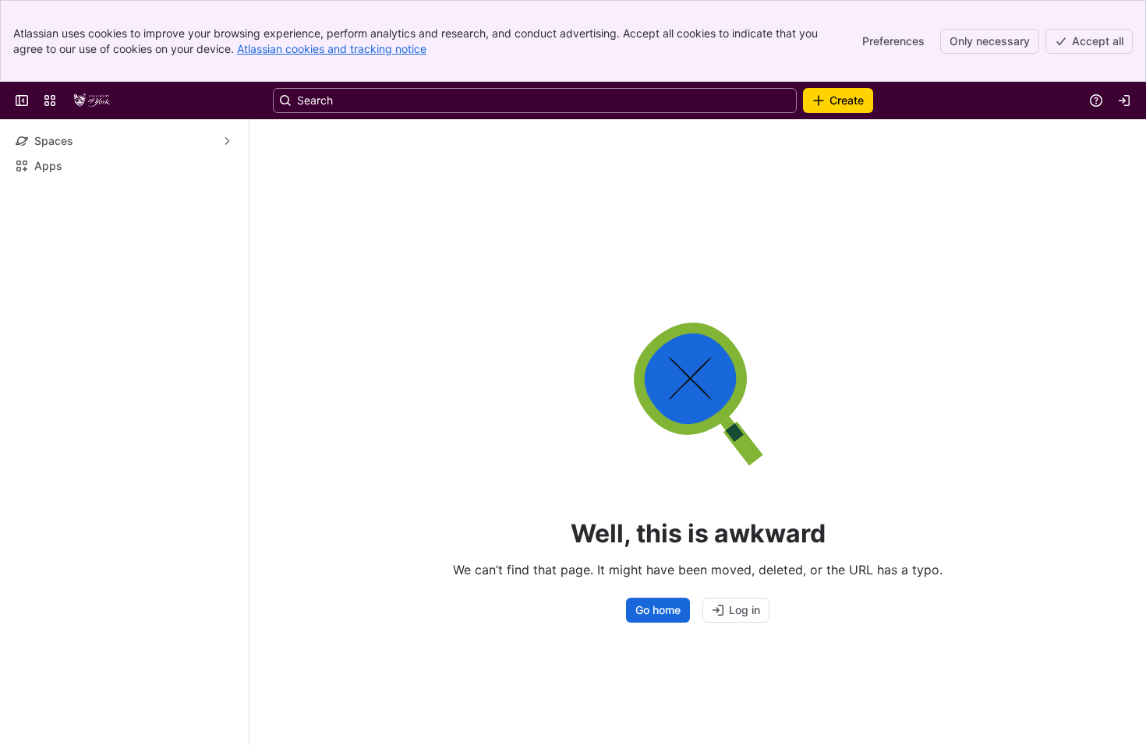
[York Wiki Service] (92, 100)
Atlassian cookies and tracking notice (331, 48)
